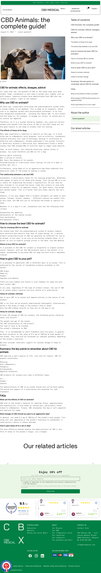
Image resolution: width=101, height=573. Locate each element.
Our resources (58, 535)
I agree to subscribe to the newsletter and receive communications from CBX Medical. (49, 483)
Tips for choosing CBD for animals (82, 58)
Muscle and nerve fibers (37, 533)
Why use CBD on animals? (82, 37)
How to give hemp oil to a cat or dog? (83, 104)
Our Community (58, 538)
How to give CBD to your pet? (83, 68)
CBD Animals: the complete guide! (85, 25)
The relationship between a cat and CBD (84, 46)
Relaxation (31, 528)
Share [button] (4, 81)
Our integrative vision (62, 533)
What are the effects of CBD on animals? (84, 94)
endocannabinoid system (48, 107)
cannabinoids (20, 114)
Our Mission (57, 528)
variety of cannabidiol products (29, 265)
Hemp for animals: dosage (79, 77)
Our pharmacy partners (62, 540)
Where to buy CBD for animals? (81, 63)
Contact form (83, 528)
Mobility (30, 530)
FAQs (73, 89)
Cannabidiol (60, 136)
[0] (87, 10)
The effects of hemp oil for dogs (81, 42)
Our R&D (55, 530)
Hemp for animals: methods (80, 72)
